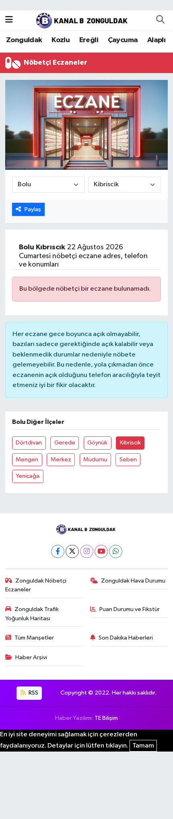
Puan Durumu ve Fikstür (129, 609)
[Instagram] (86, 551)
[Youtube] (101, 551)
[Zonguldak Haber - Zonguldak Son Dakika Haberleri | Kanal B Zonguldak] (82, 19)
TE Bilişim (106, 718)
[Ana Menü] (9, 19)
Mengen (27, 459)
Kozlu (60, 40)
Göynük (97, 443)
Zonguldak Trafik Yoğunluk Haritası (32, 613)
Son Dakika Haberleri (126, 638)
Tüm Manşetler (34, 638)
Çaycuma (123, 40)
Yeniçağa (27, 476)
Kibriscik (130, 443)
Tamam (143, 745)
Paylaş (33, 209)
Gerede (64, 443)
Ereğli (88, 40)
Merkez (61, 459)
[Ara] (160, 20)
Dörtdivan (29, 443)
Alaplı (156, 40)
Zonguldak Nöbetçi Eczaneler (36, 585)
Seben (128, 459)
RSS (32, 693)
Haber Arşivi (31, 657)
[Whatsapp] (115, 551)
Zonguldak (24, 40)
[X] (72, 551)
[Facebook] (57, 551)
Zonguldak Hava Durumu (133, 581)
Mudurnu (95, 459)
